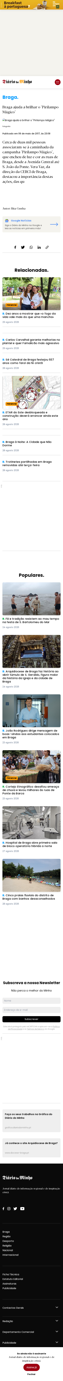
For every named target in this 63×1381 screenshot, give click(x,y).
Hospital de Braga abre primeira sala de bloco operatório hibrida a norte (31, 809)
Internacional (10, 1255)
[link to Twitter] (15, 1208)
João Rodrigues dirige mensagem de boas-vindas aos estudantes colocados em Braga (30, 698)
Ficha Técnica (10, 1274)
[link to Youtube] (22, 1208)
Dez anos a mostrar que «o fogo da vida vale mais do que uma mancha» (30, 281)
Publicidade (9, 1288)
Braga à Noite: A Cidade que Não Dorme (27, 442)
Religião (7, 1245)
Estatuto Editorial (12, 1279)
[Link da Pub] (31, 5)
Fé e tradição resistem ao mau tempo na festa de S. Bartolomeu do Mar (31, 586)
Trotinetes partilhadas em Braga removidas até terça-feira (29, 463)
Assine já (31, 1367)
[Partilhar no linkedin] (39, 247)
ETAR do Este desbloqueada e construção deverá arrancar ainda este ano (28, 379)
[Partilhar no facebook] (15, 247)
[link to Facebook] (3, 1208)
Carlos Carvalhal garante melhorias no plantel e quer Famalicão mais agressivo (31, 341)
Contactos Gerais (13, 1308)
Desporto (8, 1241)
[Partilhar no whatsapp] (31, 247)
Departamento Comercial (18, 1332)
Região (6, 1236)
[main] (31, 626)
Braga (6, 1232)
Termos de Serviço (35, 1029)
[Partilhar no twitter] (23, 247)
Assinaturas (9, 1283)
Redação (7, 1321)
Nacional (7, 1250)
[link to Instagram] (8, 1208)
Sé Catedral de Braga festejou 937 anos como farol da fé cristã (31, 361)
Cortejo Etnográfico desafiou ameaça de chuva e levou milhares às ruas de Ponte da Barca (29, 755)
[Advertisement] (31, 42)
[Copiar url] (47, 247)
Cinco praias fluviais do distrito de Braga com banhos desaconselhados (30, 862)
